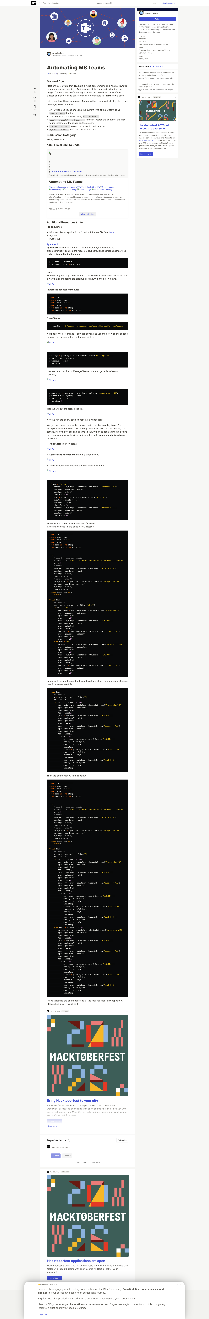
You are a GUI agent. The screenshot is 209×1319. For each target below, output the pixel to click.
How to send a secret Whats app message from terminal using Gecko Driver (156, 75)
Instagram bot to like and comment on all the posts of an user (157, 87)
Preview (67, 1156)
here (111, 232)
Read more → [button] (145, 154)
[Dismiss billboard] (180, 1284)
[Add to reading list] (34, 107)
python (51, 73)
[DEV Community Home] (34, 3)
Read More (52, 1126)
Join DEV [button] (43, 1315)
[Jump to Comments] (34, 99)
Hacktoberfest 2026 (147, 140)
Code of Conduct (81, 1162)
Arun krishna (57, 53)
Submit (56, 1156)
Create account (168, 3)
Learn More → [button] (54, 1278)
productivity (61, 73)
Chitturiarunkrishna (62, 171)
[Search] (40, 3)
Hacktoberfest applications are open (76, 1261)
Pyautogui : (53, 244)
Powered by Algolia (103, 3)
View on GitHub (87, 214)
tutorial (72, 73)
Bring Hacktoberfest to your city (72, 1101)
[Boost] (34, 115)
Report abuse (95, 1162)
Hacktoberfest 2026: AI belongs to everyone (154, 127)
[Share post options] (34, 123)
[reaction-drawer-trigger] (34, 90)
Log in (155, 3)
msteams (77, 171)
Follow (157, 19)
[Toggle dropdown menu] (126, 1011)
